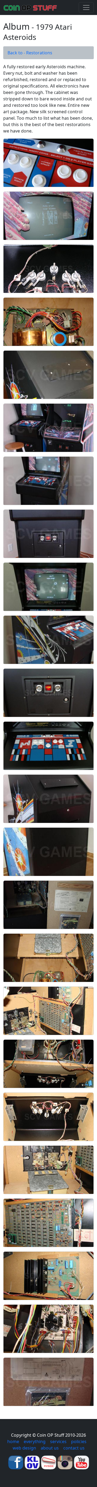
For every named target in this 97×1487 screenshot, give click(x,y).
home (13, 1441)
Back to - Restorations (30, 53)
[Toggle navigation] (86, 7)
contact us (74, 1448)
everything (35, 1441)
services (58, 1441)
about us (50, 1448)
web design (24, 1448)
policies (78, 1441)
